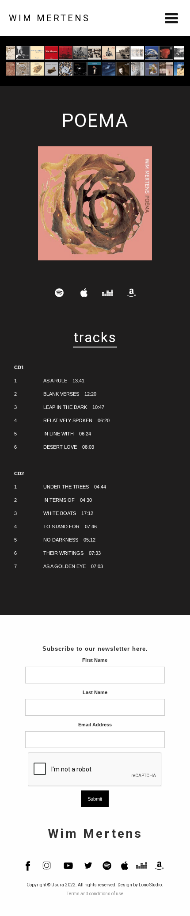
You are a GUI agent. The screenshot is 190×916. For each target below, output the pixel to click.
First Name (94, 660)
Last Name (95, 692)
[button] (171, 18)
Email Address (95, 724)
